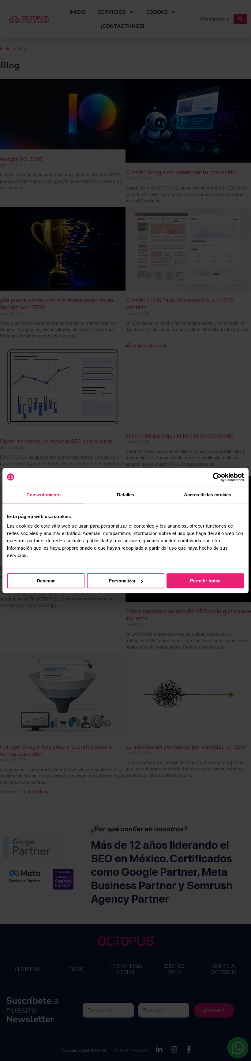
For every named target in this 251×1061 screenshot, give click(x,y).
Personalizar (122, 580)
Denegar (46, 580)
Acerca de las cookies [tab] (207, 494)
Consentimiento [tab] (43, 494)
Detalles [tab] (125, 494)
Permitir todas (205, 580)
